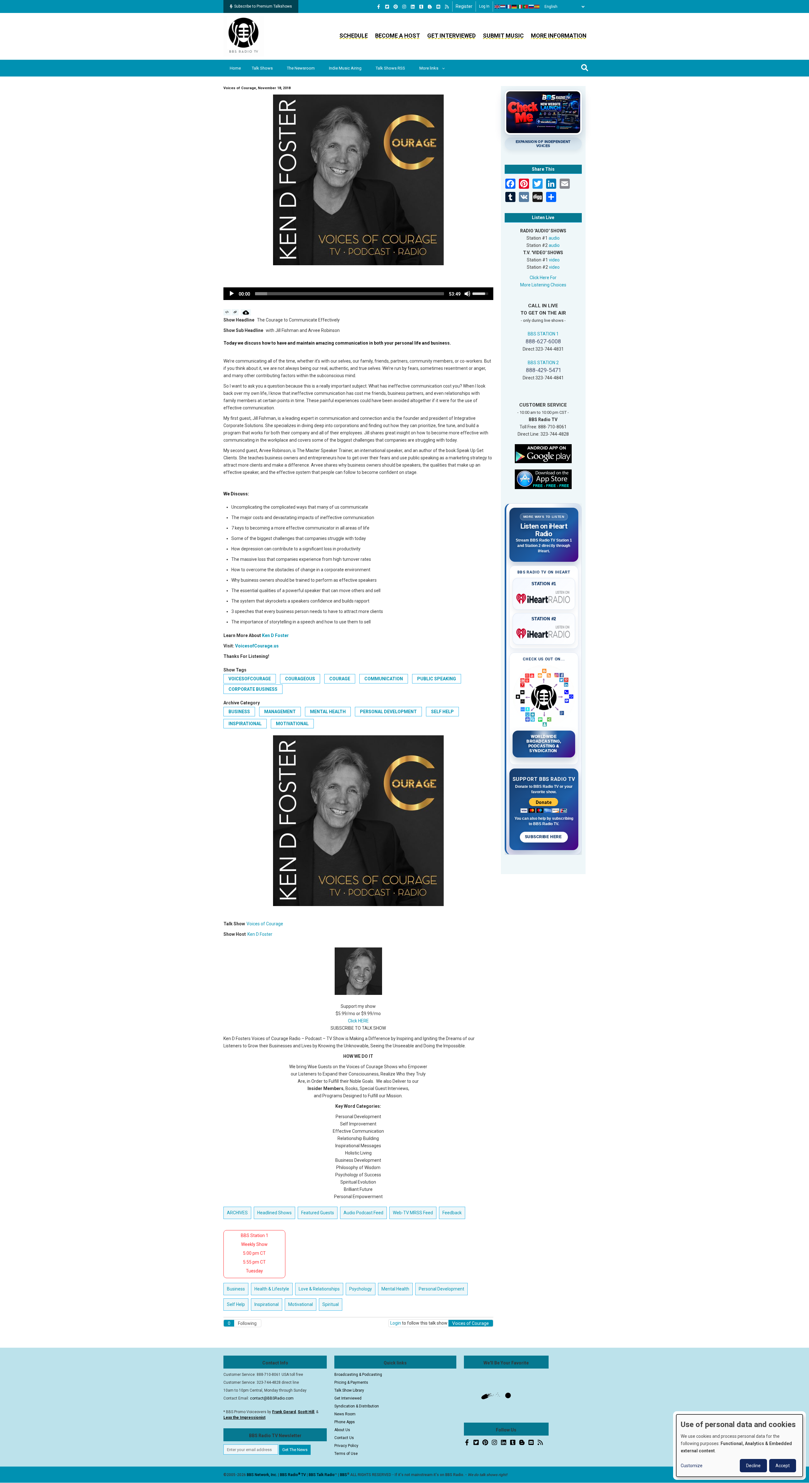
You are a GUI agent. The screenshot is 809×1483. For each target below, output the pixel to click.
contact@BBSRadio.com (272, 1398)
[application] (358, 293)
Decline (753, 1465)
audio (554, 238)
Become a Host (397, 35)
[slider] (349, 293)
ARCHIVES (237, 1212)
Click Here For (543, 277)
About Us (342, 1430)
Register (464, 6)
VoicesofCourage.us (257, 645)
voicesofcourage (249, 678)
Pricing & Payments (351, 1382)
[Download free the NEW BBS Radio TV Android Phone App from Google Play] (543, 453)
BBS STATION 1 (543, 333)
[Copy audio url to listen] (235, 312)
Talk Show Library (349, 1390)
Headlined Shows (274, 1212)
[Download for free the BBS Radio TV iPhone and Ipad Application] (543, 478)
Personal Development (388, 711)
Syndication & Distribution (356, 1406)
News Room (345, 1414)
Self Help (442, 711)
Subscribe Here (544, 837)
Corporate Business (252, 689)
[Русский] (531, 6)
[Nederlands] (503, 6)
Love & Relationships (319, 1288)
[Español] (537, 6)
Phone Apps (344, 1422)
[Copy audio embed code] (227, 312)
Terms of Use (346, 1453)
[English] (497, 6)
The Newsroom (301, 68)
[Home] (243, 36)
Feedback (452, 1212)
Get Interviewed (451, 35)
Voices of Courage (264, 923)
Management (280, 711)
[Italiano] (520, 6)
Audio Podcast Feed (363, 1212)
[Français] (509, 6)
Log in (484, 6)
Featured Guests (317, 1212)
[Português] (526, 6)
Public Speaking (436, 678)
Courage (339, 678)
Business (239, 711)
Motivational (292, 723)
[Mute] (467, 294)
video (554, 259)
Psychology (360, 1288)
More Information (559, 35)
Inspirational (245, 723)
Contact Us (344, 1438)
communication (383, 678)
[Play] (231, 294)
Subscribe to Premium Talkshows (263, 6)
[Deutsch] (514, 6)
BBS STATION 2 (543, 362)
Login (395, 1323)
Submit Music (503, 35)
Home (235, 68)
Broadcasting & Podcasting (358, 1374)
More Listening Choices (543, 284)
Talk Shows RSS (390, 68)
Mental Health (328, 711)
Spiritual (330, 1304)
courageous (300, 678)
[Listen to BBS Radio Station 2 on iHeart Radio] (544, 632)
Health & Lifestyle (271, 1288)
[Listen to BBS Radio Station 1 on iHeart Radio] (544, 597)
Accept (783, 1465)
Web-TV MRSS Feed (413, 1212)
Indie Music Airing (345, 68)
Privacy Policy (346, 1445)
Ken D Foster (275, 635)
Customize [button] (692, 1465)
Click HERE (358, 1020)
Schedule (353, 35)
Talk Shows (262, 68)
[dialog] (739, 1445)
